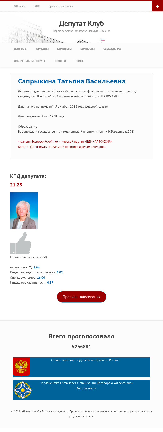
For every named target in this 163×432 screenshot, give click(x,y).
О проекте (20, 6)
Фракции (42, 49)
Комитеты (64, 49)
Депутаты (20, 49)
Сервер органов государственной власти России (85, 360)
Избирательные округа (29, 61)
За (21, 243)
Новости (60, 61)
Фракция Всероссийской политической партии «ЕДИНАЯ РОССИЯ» (65, 141)
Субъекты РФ (112, 49)
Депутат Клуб (81, 23)
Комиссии (87, 49)
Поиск (79, 61)
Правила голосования (61, 6)
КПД (37, 6)
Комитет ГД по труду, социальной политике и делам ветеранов (61, 147)
